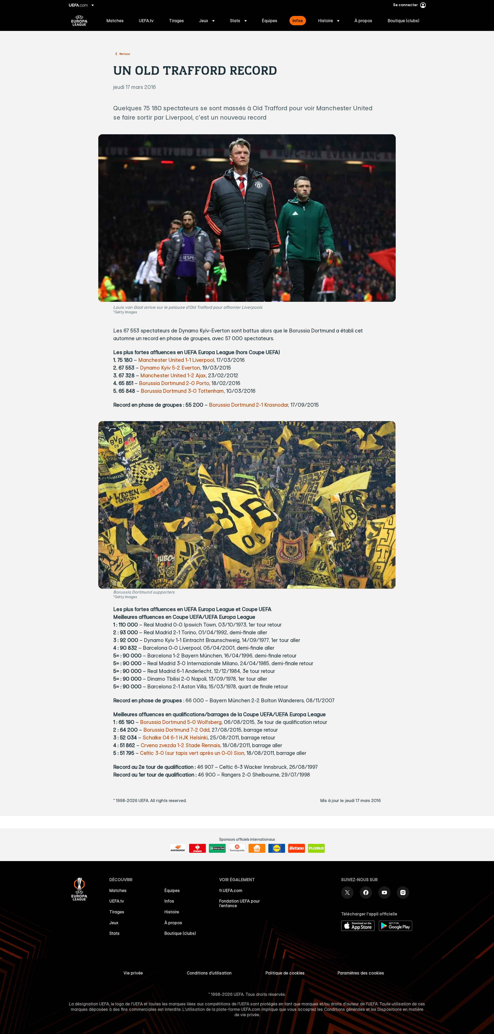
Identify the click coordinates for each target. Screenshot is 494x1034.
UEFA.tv (116, 901)
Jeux (113, 922)
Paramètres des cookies (361, 973)
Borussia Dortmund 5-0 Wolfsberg (181, 722)
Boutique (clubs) (180, 933)
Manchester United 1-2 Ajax (173, 375)
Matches (118, 890)
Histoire (171, 912)
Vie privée (133, 973)
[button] (207, 21)
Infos (169, 901)
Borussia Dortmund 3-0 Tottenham (182, 391)
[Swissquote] (237, 848)
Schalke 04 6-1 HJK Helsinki (175, 737)
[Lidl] (276, 848)
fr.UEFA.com (230, 890)
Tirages (116, 912)
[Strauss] (197, 848)
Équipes (172, 890)
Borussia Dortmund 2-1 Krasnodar (248, 405)
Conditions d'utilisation (209, 973)
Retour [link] (124, 53)
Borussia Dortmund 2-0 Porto (174, 383)
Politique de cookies (285, 973)
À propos (173, 922)
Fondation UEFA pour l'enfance (239, 903)
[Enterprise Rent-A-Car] (217, 848)
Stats (114, 933)
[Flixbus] (316, 848)
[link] (115, 21)
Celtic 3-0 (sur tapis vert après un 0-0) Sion (192, 753)
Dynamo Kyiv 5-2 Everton (170, 368)
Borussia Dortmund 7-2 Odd (176, 730)
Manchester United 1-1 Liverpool (176, 360)
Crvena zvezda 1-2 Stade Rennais (180, 745)
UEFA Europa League (79, 20)
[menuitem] (116, 21)
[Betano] (296, 848)
